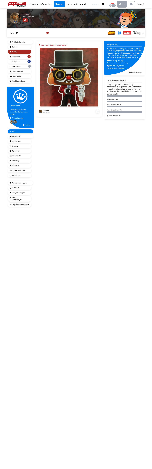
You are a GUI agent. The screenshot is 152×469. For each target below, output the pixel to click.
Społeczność (72, 4)
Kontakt (83, 4)
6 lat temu (46, 112)
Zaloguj (140, 4)
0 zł (123, 4)
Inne (12, 33)
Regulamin (27, 125)
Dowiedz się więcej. (136, 72)
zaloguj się (121, 68)
